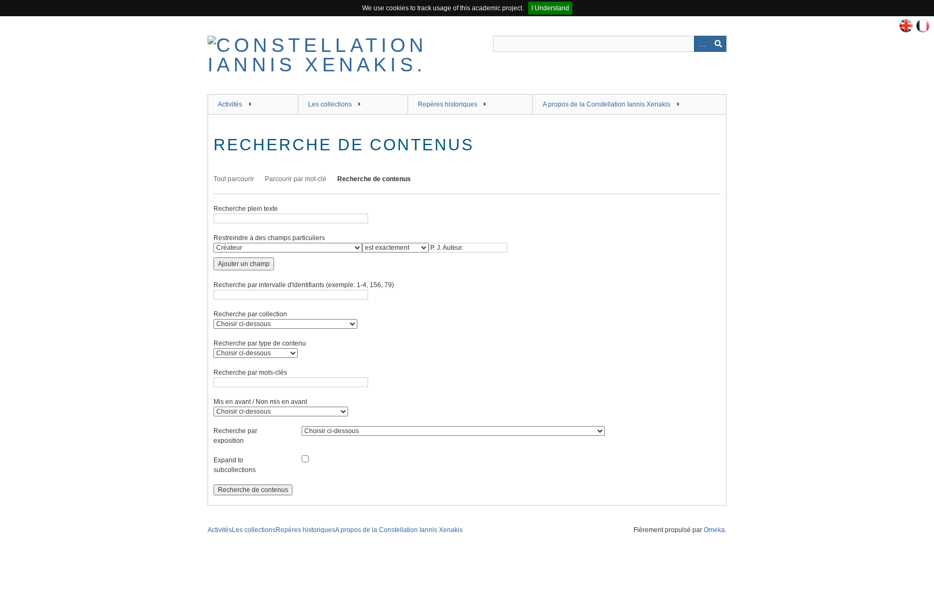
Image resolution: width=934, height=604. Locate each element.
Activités (230, 104)
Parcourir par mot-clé (295, 179)
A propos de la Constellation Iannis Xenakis (606, 104)
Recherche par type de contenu (260, 343)
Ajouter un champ (244, 264)
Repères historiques (447, 104)
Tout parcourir (234, 179)
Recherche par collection (250, 314)
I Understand (550, 8)
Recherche (718, 44)
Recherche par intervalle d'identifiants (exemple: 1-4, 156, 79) (304, 285)
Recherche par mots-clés (250, 372)
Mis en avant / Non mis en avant (260, 402)
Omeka (714, 530)
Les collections (330, 104)
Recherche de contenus (374, 179)
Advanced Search (702, 44)
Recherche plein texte (246, 209)
